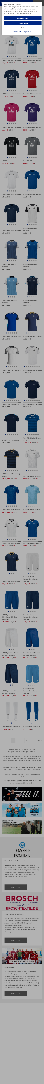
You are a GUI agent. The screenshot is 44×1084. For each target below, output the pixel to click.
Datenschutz (17, 32)
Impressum (27, 32)
